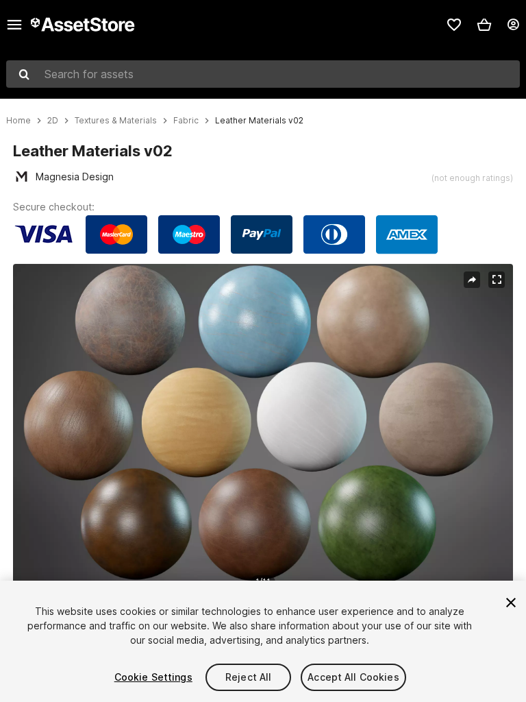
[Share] (472, 279)
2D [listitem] (52, 120)
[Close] (511, 603)
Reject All (248, 677)
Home (18, 120)
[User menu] (513, 25)
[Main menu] (14, 24)
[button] (484, 24)
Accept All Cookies (353, 677)
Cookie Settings (153, 677)
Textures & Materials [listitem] (116, 120)
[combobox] (263, 74)
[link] (454, 24)
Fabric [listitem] (186, 120)
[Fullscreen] (496, 279)
